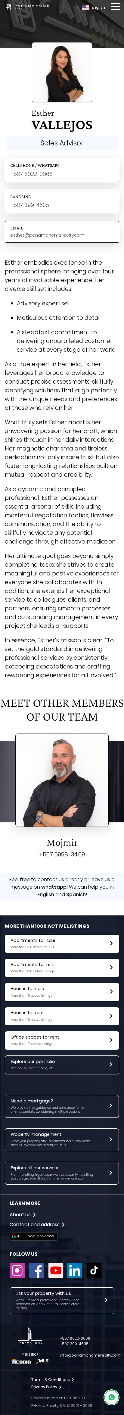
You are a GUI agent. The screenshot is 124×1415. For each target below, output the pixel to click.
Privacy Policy (44, 1386)
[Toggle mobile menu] (115, 7)
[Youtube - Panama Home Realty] (56, 1276)
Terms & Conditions (50, 1379)
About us (20, 1214)
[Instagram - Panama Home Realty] (17, 1276)
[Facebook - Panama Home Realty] (36, 1276)
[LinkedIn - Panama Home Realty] (74, 1276)
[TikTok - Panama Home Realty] (94, 1276)
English (98, 7)
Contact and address (35, 1224)
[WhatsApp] (111, 1397)
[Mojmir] (62, 781)
